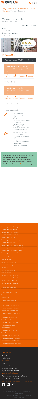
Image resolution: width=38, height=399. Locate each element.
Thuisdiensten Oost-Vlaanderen (10, 335)
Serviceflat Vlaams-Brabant (9, 278)
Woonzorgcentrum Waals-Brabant (11, 250)
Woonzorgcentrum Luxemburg (10, 240)
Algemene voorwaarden (10, 371)
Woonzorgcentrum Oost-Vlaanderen (12, 245)
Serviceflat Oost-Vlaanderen (9, 275)
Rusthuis (11, 9)
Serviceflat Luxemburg (8, 270)
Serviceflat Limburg (7, 265)
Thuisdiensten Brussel (7, 320)
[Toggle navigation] (34, 3)
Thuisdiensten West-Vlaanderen (11, 343)
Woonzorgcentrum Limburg (9, 235)
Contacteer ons (7, 366)
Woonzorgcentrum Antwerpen (10, 227)
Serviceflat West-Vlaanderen (10, 283)
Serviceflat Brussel (6, 260)
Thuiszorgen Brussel (7, 290)
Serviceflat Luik (5, 267)
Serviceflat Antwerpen (8, 257)
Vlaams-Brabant (22, 9)
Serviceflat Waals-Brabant (9, 280)
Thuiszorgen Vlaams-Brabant (10, 308)
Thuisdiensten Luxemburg (9, 330)
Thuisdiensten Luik (6, 328)
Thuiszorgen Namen (7, 303)
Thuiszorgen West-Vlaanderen (10, 313)
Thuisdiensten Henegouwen (9, 322)
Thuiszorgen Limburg (7, 295)
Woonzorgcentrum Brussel (9, 229)
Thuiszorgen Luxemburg (8, 300)
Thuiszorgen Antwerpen (8, 287)
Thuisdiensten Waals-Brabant (10, 341)
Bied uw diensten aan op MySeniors (14, 376)
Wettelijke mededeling (10, 368)
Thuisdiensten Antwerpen (9, 317)
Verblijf (3, 9)
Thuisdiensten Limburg (8, 325)
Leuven (32, 9)
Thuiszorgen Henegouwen (9, 292)
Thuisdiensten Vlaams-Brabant (10, 338)
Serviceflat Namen (6, 273)
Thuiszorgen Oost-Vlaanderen (10, 305)
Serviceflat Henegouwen (8, 262)
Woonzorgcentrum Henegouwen (11, 232)
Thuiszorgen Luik (6, 297)
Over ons (5, 363)
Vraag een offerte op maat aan (12, 378)
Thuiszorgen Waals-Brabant (9, 311)
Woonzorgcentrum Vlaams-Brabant (12, 248)
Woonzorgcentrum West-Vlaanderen (12, 253)
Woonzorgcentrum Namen (9, 242)
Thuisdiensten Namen (7, 333)
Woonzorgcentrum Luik (8, 237)
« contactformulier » (21, 164)
